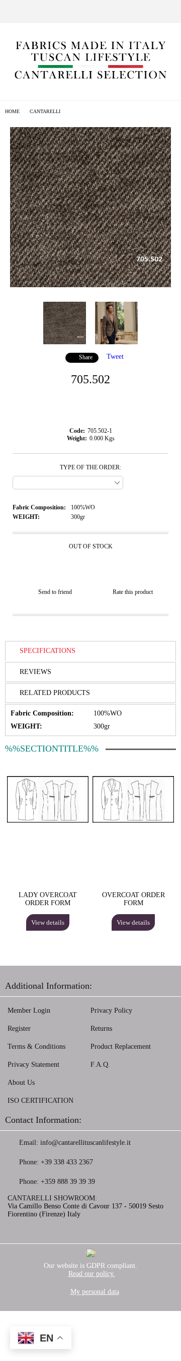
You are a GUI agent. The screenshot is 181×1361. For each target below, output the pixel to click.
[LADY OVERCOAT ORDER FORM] (47, 820)
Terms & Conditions (36, 1046)
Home (12, 111)
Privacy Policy (111, 1010)
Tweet (115, 356)
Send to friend (55, 591)
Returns (101, 1028)
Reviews (35, 671)
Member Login (29, 1010)
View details (47, 922)
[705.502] (90, 285)
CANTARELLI (45, 111)
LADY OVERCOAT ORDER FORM (48, 899)
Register (19, 1028)
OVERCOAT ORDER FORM (133, 899)
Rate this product (133, 591)
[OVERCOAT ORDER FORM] (133, 820)
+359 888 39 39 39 (68, 1181)
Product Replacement (120, 1046)
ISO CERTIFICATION (40, 1100)
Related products (55, 693)
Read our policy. (91, 1273)
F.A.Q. (100, 1064)
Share (86, 357)
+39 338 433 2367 (67, 1162)
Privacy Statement (33, 1064)
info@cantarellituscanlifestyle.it (85, 1142)
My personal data (94, 1291)
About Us (21, 1082)
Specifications (47, 650)
